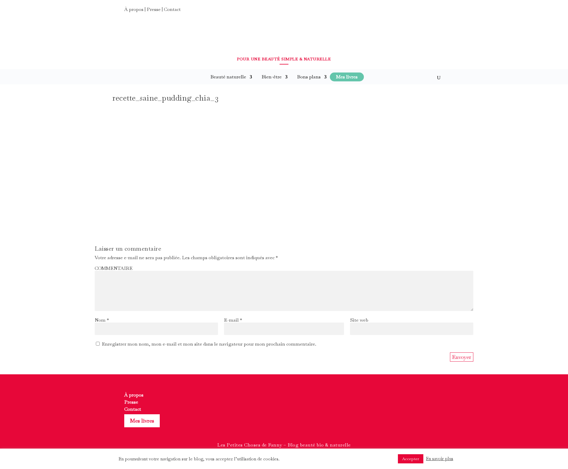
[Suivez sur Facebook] (417, 11)
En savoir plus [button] (439, 458)
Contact (172, 9)
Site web (359, 320)
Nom (102, 320)
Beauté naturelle (228, 77)
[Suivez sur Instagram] (427, 11)
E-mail (233, 320)
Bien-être (272, 77)
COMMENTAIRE (114, 268)
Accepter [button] (410, 458)
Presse (154, 9)
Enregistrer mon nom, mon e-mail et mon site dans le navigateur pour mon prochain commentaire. (209, 344)
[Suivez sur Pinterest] (438, 11)
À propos (133, 9)
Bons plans (309, 77)
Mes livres (142, 420)
